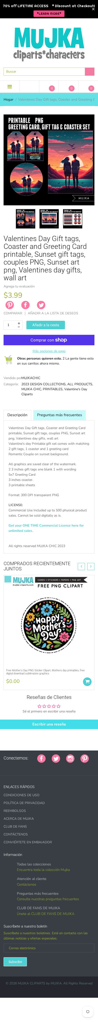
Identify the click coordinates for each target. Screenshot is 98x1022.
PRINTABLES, (53, 389)
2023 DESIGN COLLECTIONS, (43, 384)
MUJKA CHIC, (31, 389)
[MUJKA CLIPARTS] (49, 42)
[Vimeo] (47, 766)
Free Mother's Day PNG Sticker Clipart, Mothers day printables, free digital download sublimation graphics (45, 672)
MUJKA (56, 983)
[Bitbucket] (29, 766)
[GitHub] (11, 766)
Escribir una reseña (49, 724)
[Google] (5, 766)
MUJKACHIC (30, 378)
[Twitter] (41, 305)
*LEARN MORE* (49, 13)
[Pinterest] (85, 758)
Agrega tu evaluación (19, 286)
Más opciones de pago (49, 351)
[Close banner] (93, 9)
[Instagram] (70, 758)
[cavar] (64, 766)
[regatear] (41, 766)
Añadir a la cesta (45, 325)
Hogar (8, 99)
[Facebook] (25, 305)
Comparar (13, 313)
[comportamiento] (70, 766)
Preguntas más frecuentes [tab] (59, 415)
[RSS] (17, 766)
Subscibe (15, 962)
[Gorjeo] (56, 758)
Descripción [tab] (17, 415)
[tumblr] (35, 766)
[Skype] (58, 766)
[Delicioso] (53, 766)
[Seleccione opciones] (87, 681)
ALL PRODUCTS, (80, 384)
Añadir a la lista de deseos (53, 313)
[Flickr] (23, 766)
